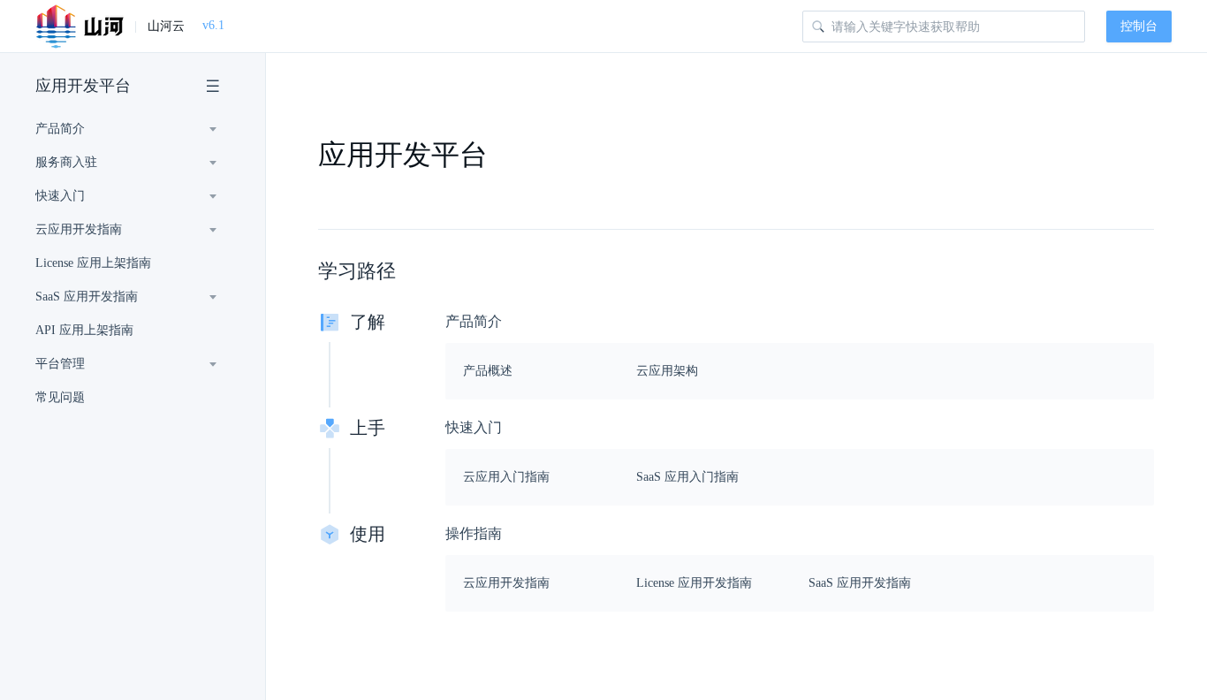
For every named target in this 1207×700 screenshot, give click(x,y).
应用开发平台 (83, 86)
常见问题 (60, 397)
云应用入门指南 (506, 476)
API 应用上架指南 (84, 330)
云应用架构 (667, 370)
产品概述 (487, 370)
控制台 (1139, 26)
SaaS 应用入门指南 (687, 476)
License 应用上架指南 (93, 263)
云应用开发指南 (506, 583)
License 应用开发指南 (694, 583)
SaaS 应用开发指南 (859, 583)
